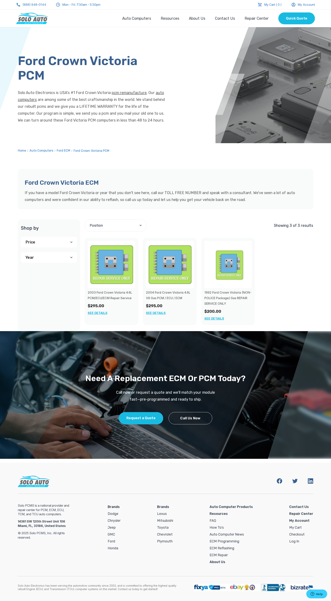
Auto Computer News (227, 534)
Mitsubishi (165, 521)
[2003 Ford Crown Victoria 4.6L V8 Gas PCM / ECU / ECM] (111, 264)
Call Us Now (190, 418)
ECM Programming (224, 541)
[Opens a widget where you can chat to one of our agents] (316, 594)
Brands (114, 507)
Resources (170, 18)
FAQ (213, 521)
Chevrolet (165, 534)
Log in (294, 541)
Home (22, 150)
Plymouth (165, 541)
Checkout (297, 534)
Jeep (112, 527)
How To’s (217, 527)
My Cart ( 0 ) (273, 5)
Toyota (163, 527)
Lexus (162, 514)
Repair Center (257, 18)
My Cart (295, 527)
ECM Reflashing (222, 548)
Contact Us (225, 18)
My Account (306, 5)
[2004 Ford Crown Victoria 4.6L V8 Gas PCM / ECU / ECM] (169, 264)
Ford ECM (63, 150)
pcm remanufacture (129, 92)
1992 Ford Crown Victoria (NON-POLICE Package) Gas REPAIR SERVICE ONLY (227, 298)
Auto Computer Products (231, 507)
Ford (111, 541)
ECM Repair (219, 555)
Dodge (113, 514)
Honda (113, 548)
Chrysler (114, 521)
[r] (228, 264)
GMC (111, 534)
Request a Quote (141, 418)
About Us (197, 18)
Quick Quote (296, 18)
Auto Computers (136, 18)
